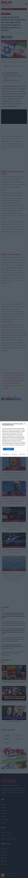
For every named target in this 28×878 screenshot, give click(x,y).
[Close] (25, 424)
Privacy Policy (22, 454)
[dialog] (14, 439)
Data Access (14, 454)
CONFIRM (8, 449)
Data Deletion (6, 454)
